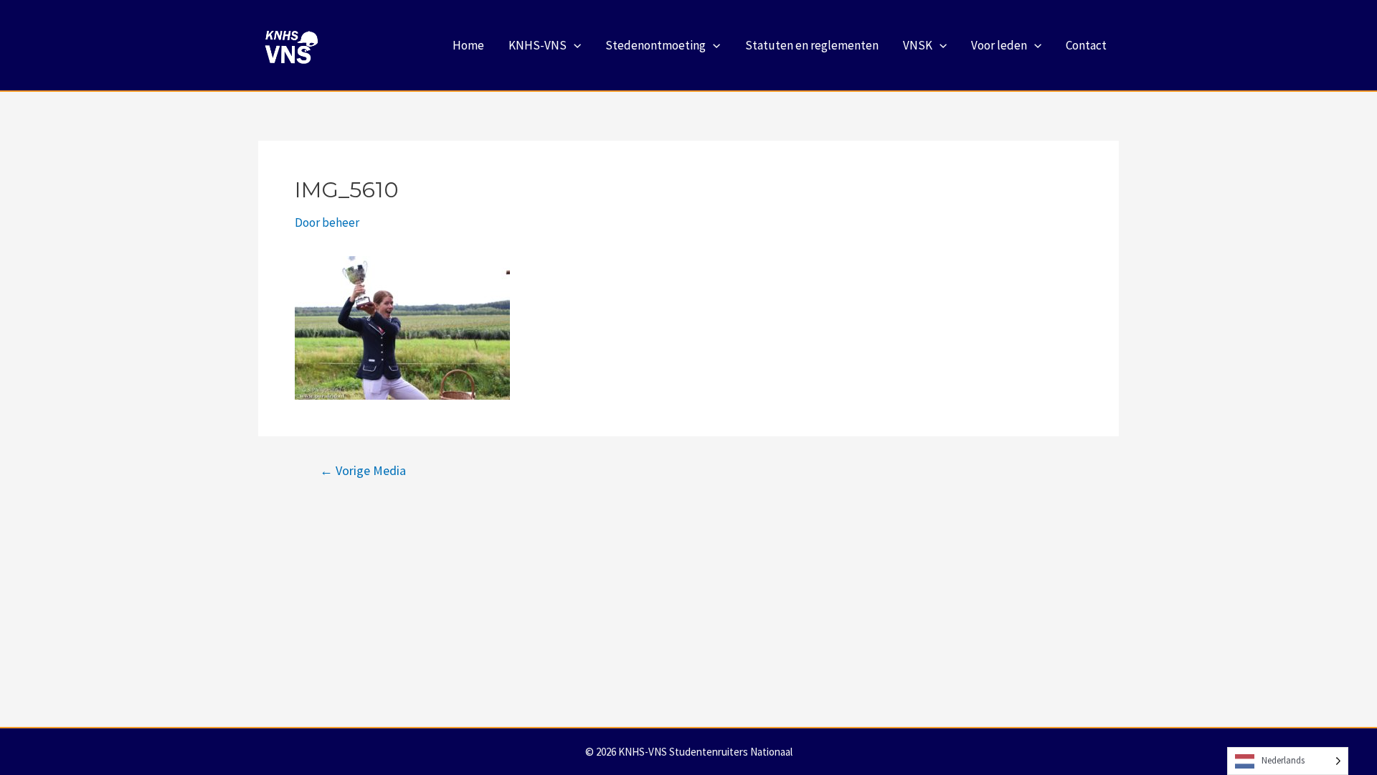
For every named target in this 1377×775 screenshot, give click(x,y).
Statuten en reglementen (812, 45)
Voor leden (999, 45)
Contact (1086, 45)
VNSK (917, 45)
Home (468, 45)
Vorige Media (363, 470)
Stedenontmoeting (655, 45)
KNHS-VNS (537, 45)
